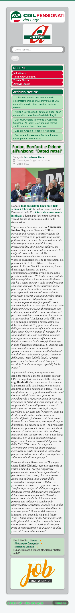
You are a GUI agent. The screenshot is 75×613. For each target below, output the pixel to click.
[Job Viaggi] (37, 573)
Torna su (60, 603)
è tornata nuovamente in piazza (36, 213)
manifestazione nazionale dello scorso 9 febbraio (34, 207)
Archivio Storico (21, 83)
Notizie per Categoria (24, 76)
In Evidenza (19, 73)
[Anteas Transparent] (37, 34)
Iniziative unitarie (34, 157)
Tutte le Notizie (21, 80)
